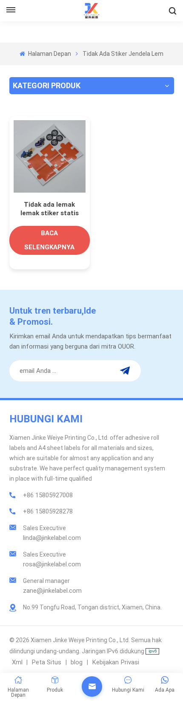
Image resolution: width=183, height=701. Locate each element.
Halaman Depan (49, 53)
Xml (17, 662)
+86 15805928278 (48, 511)
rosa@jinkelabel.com (52, 564)
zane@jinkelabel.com (52, 590)
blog (77, 662)
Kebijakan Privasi (115, 662)
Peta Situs (47, 662)
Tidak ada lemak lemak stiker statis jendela (49, 209)
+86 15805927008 (48, 495)
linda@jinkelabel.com (52, 538)
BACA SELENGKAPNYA (49, 240)
